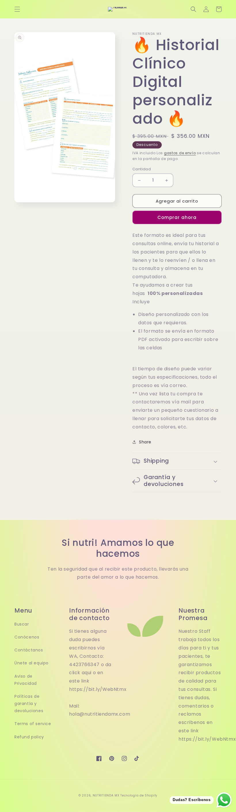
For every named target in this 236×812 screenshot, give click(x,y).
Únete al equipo (31, 663)
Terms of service (32, 724)
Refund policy (29, 737)
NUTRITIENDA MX (106, 795)
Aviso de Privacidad (25, 679)
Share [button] (145, 442)
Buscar (21, 624)
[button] (17, 9)
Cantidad (141, 169)
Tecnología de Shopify (138, 795)
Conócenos (26, 637)
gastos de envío (180, 152)
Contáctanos (28, 650)
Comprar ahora (177, 217)
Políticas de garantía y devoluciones (28, 703)
